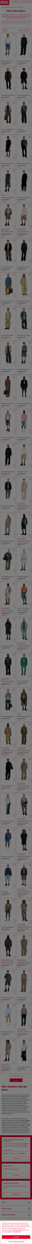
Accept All (16, 1237)
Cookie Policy (17, 1231)
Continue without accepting (16, 1241)
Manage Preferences (18, 1230)
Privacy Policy (7, 1231)
